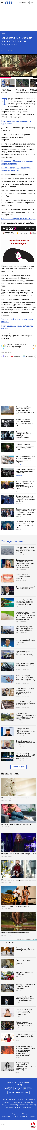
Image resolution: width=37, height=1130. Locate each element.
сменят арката (27, 336)
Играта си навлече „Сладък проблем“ (15, 906)
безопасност (6, 338)
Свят (3, 34)
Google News (29, 356)
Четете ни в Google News (20, 1092)
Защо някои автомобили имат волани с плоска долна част (25, 471)
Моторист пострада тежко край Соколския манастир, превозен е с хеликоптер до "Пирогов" (25, 678)
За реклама (16, 1114)
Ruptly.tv (9, 333)
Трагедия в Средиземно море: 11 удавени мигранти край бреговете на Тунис (25, 549)
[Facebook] (18, 1119)
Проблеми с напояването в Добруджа (25, 973)
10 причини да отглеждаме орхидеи (15, 798)
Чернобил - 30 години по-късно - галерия (18, 219)
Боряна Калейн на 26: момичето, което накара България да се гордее (25, 998)
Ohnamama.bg (13, 1105)
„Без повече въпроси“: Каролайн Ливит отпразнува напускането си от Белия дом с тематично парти (25, 563)
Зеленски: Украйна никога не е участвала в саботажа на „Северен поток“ (25, 446)
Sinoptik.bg (24, 1105)
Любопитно (19, 606)
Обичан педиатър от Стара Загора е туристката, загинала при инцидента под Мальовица (26, 1066)
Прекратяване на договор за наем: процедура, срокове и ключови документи (25, 459)
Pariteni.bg (9, 1107)
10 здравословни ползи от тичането (15, 933)
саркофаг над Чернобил (10, 336)
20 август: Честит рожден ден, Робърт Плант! (18, 853)
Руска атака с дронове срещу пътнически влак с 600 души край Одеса (26, 628)
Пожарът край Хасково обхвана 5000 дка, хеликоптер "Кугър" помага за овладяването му (25, 410)
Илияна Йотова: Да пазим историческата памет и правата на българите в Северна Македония (26, 511)
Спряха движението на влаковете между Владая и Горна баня (25, 703)
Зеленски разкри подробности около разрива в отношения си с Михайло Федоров (25, 730)
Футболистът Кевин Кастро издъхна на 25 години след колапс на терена (24, 422)
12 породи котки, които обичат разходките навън (25, 949)
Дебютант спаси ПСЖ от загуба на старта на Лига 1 (25, 1036)
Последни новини (13, 541)
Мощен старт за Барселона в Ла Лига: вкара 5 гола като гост (24, 1024)
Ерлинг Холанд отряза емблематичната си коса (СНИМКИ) (25, 640)
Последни (22, 2)
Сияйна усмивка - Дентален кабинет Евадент (23, 576)
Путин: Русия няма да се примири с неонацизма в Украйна (25, 743)
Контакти (32, 1116)
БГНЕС (13, 333)
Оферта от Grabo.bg (21, 580)
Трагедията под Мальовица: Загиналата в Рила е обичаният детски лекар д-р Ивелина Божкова (26, 717)
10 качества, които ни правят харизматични (18, 880)
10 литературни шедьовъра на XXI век (16, 824)
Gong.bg (21, 1099)
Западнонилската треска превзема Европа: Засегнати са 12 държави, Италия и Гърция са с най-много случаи (25, 615)
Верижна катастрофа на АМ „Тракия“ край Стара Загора (25, 665)
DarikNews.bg (30, 1099)
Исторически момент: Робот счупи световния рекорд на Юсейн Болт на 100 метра (25, 498)
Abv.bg (4, 1099)
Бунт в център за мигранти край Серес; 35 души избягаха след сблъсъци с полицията (25, 756)
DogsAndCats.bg (17, 1102)
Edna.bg (17, 1107)
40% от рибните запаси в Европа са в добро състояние (25, 986)
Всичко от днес (18, 767)
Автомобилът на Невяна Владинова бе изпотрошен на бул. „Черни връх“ (25, 691)
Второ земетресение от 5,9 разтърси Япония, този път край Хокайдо (24, 653)
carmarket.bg (19, 475)
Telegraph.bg (27, 1107)
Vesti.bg (9, 2)
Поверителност (6, 1116)
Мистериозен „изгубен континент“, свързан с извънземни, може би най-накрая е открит (24, 601)
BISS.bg (4, 1105)
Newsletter (16, 356)
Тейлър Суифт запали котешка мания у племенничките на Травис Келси (24, 1011)
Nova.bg (6, 1102)
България (18, 669)
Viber (6, 356)
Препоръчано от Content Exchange (26, 939)
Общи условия (26, 1114)
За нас (8, 1114)
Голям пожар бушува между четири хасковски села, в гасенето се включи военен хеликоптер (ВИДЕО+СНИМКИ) (25, 1050)
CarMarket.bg (28, 1102)
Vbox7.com (12, 1099)
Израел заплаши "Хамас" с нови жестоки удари (25, 588)
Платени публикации (20, 1116)
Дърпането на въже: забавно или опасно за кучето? (24, 962)
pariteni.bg (18, 464)
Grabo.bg (33, 1105)
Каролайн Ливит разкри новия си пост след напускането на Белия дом (25, 524)
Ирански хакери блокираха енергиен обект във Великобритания (23, 434)
